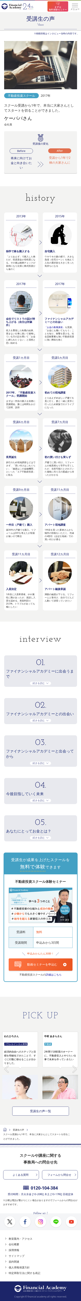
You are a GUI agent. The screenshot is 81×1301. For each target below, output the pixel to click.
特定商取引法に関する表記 (24, 1273)
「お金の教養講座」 (55, 327)
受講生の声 (18, 1129)
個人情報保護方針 (19, 1267)
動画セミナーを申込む (42, 964)
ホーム (5, 1130)
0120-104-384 (44, 1188)
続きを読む (39, 683)
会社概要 (14, 1244)
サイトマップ (16, 1256)
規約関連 (14, 1261)
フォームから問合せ (59, 1174)
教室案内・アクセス (20, 1238)
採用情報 (14, 1250)
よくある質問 (20, 1174)
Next (74, 1067)
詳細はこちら (54, 974)
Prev (6, 1067)
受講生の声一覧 (40, 1111)
